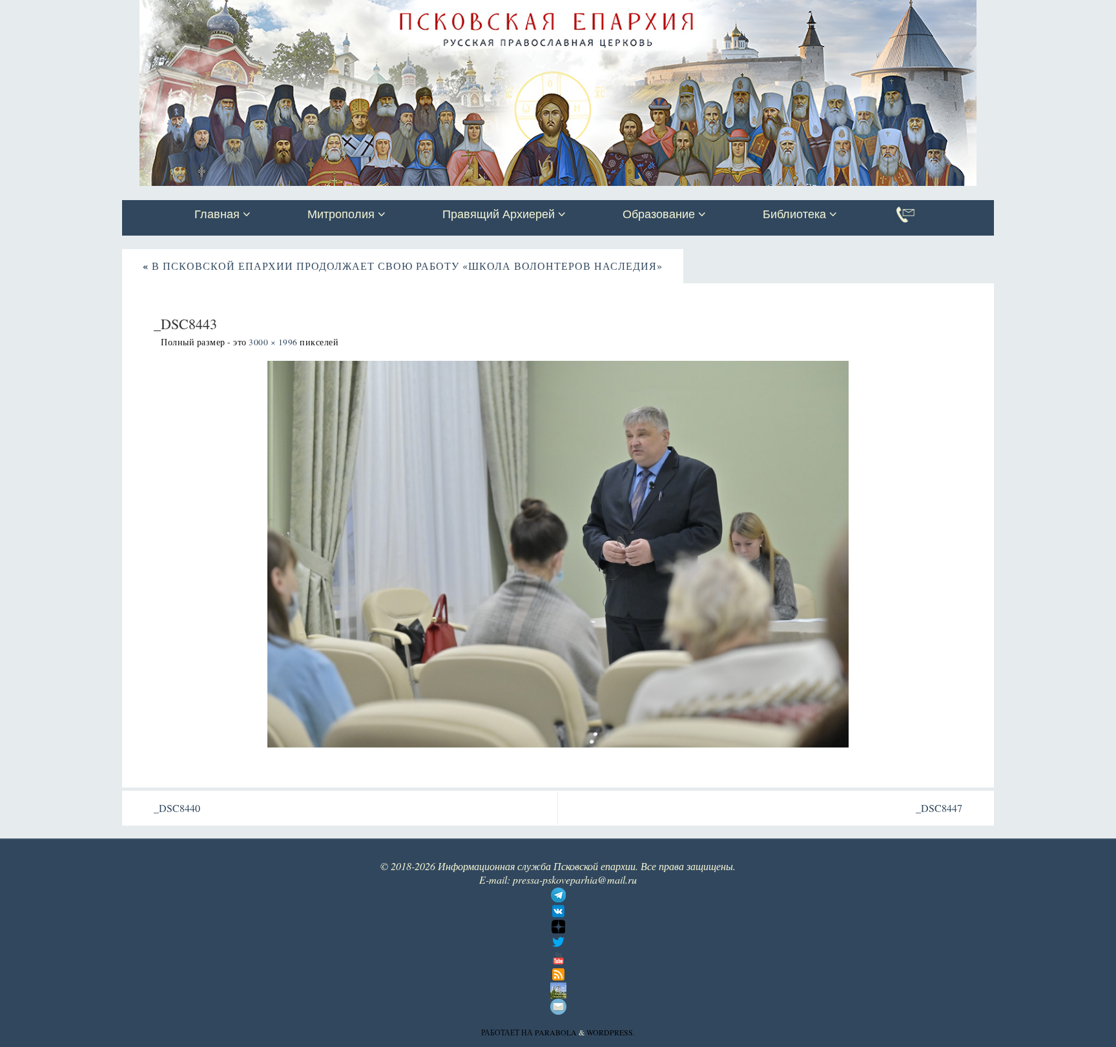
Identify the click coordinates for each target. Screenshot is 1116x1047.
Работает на (508, 1032)
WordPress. (610, 1032)
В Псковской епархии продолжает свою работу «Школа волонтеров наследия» (403, 265)
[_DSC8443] (558, 554)
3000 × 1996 (273, 342)
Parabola (556, 1032)
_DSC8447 (939, 808)
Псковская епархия (305, 11)
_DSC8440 (177, 808)
